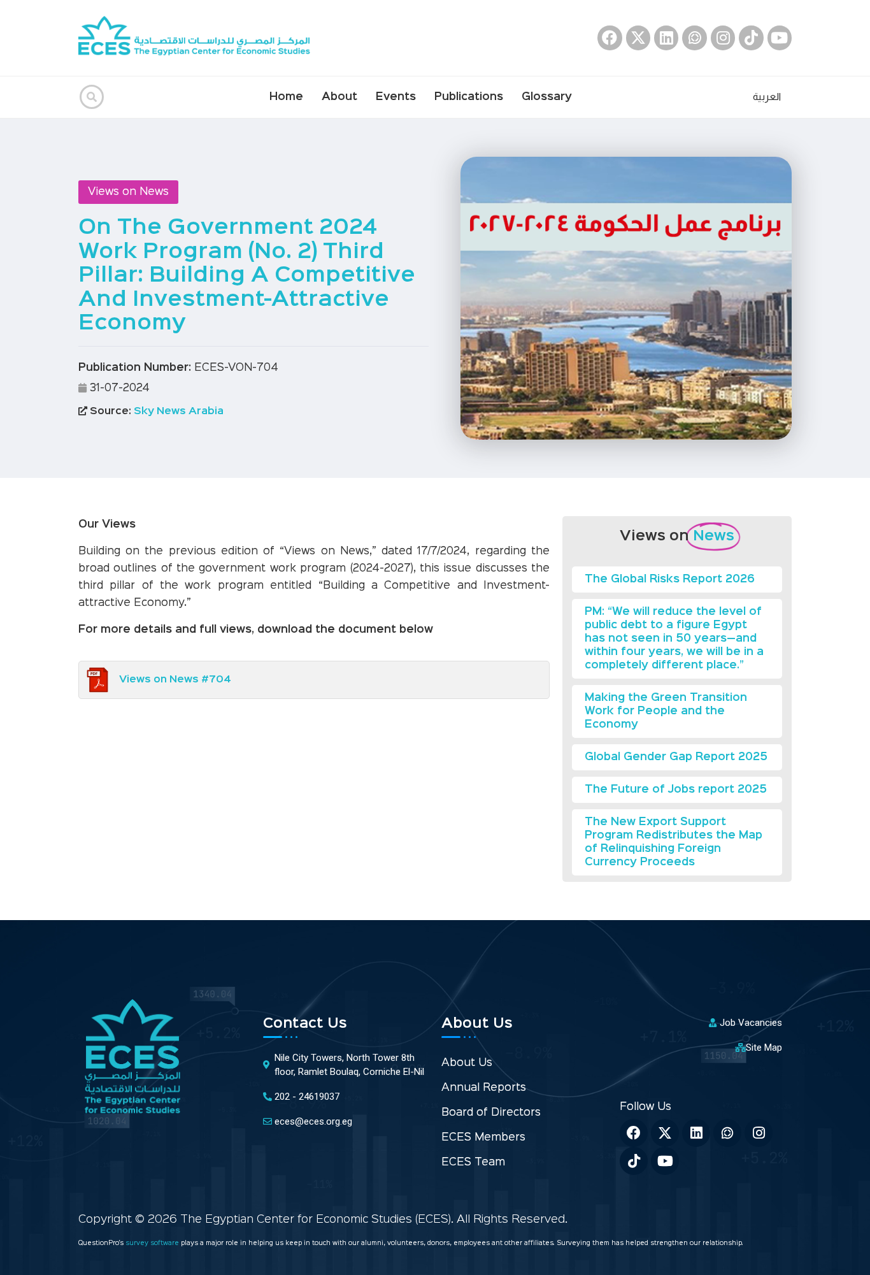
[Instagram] (723, 37)
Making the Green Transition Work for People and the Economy (666, 711)
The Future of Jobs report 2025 (676, 790)
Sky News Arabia (155, 411)
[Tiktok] (751, 37)
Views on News (128, 192)
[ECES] (199, 38)
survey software (153, 1243)
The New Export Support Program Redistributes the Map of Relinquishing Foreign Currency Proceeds (673, 842)
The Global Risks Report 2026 (670, 579)
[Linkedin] (666, 37)
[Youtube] (779, 37)
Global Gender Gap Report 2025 (676, 757)
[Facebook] (609, 37)
